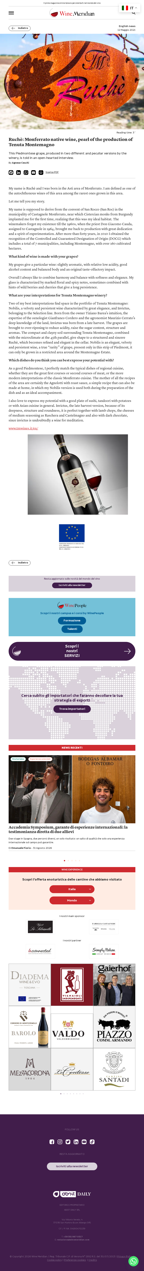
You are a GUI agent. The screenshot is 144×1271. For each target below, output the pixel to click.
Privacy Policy (125, 1256)
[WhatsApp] (26, 172)
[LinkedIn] (18, 172)
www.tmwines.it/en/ (23, 428)
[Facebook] (11, 172)
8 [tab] (83, 1093)
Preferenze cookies (75, 1260)
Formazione (72, 620)
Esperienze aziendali (40, 759)
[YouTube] (84, 1141)
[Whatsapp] (133, 1261)
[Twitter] (68, 1141)
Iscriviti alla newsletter (72, 585)
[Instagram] (60, 1141)
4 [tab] (75, 861)
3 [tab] (72, 861)
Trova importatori (72, 709)
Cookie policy (54, 1260)
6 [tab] (76, 1093)
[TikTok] (92, 1141)
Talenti (72, 629)
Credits (92, 1260)
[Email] (33, 172)
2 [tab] (68, 861)
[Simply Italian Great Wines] (40, 951)
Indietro (23, 28)
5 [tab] (79, 861)
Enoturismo (18, 759)
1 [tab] (64, 861)
